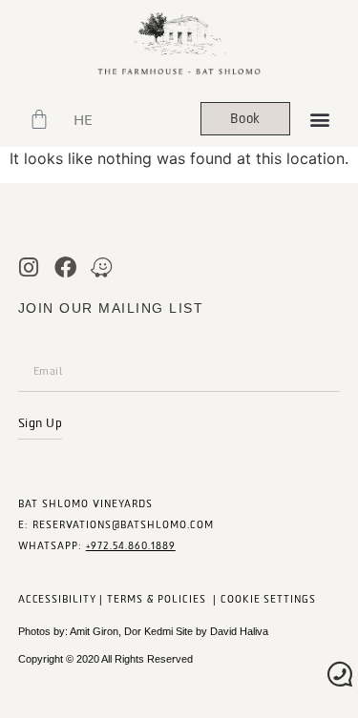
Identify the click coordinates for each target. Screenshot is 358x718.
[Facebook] (65, 267)
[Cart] (39, 119)
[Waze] (102, 267)
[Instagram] (29, 267)
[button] (320, 118)
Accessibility (57, 599)
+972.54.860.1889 (131, 546)
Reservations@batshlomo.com (123, 525)
